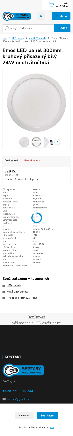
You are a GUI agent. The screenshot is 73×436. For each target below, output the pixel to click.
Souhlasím (47, 415)
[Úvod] (17, 16)
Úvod (5, 38)
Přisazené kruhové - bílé (22, 298)
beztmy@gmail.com (18, 399)
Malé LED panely (37, 38)
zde (52, 427)
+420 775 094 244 (18, 391)
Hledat (62, 28)
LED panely (18, 38)
